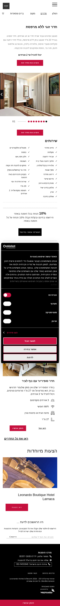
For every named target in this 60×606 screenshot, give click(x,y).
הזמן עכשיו (17, 428)
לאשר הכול (30, 341)
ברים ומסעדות (17, 13)
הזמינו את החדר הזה (30, 63)
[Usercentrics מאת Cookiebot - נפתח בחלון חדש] (15, 246)
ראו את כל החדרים (16, 438)
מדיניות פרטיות (48, 573)
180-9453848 (22, 564)
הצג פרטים (12, 332)
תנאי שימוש (32, 573)
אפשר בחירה (30, 349)
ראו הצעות (17, 507)
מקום (32, 13)
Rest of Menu (3, 13)
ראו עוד (42, 428)
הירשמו (14, 537)
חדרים (44, 13)
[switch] (7, 304)
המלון (54, 13)
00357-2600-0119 (27, 557)
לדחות (30, 357)
